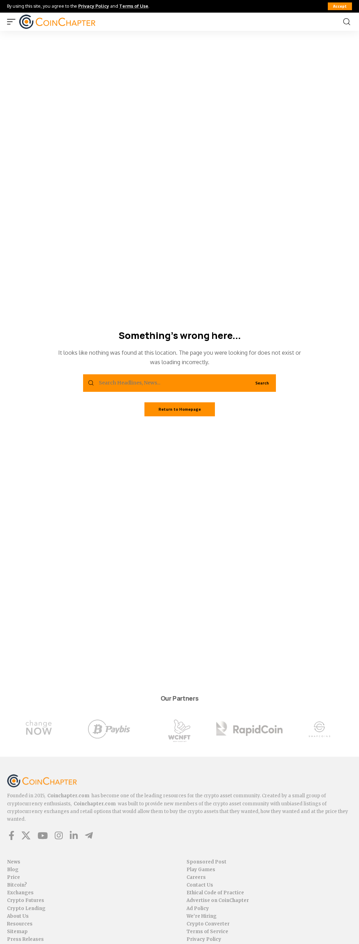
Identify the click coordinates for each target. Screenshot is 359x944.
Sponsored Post (206, 862)
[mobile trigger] (13, 21)
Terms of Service (207, 932)
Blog (13, 870)
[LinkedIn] (74, 835)
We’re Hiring (202, 916)
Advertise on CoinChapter (218, 900)
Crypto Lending (26, 908)
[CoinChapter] (57, 21)
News (13, 862)
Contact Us (200, 885)
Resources (20, 924)
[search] (346, 22)
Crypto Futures (25, 900)
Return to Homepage (179, 409)
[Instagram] (59, 835)
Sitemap (17, 932)
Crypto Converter (208, 924)
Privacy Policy (93, 6)
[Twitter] (26, 835)
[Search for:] (171, 383)
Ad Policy (198, 908)
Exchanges (20, 893)
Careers (196, 877)
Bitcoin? (17, 885)
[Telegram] (89, 835)
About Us (18, 916)
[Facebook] (11, 835)
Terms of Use (133, 6)
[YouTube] (42, 835)
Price (13, 877)
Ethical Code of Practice (215, 893)
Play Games (201, 870)
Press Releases (25, 939)
